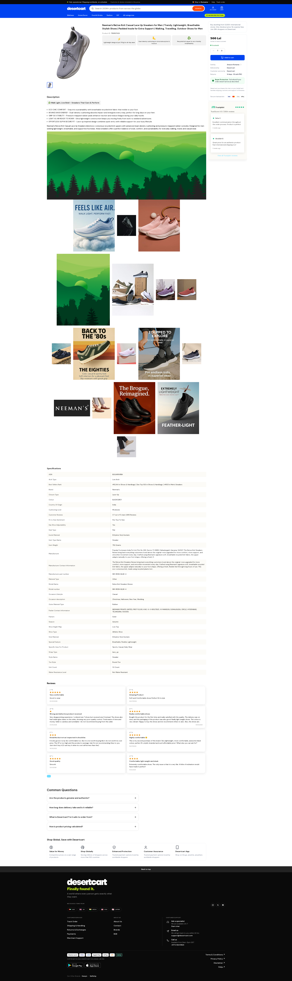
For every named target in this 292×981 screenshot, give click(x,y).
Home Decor (83, 15)
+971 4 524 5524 (177, 945)
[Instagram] (213, 905)
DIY (118, 15)
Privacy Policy (218, 959)
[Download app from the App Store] (93, 965)
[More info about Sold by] (241, 65)
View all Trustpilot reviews (228, 156)
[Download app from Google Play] (75, 965)
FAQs (221, 967)
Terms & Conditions (215, 954)
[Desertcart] (76, 8)
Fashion (109, 15)
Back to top (146, 869)
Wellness (70, 15)
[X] (218, 905)
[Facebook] (223, 905)
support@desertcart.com (182, 936)
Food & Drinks (97, 15)
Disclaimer (219, 963)
